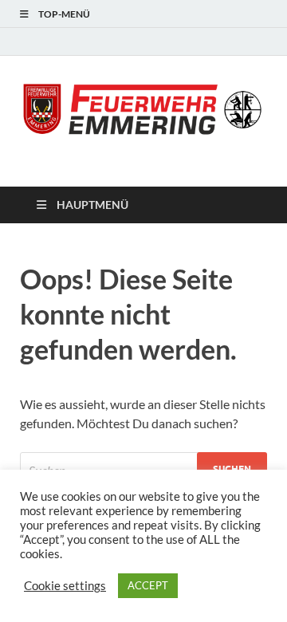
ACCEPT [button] (148, 585)
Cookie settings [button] (65, 585)
